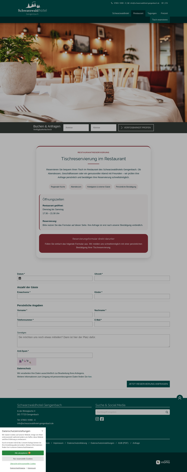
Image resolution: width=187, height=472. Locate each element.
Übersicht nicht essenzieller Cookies (23, 464)
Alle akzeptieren (21, 453)
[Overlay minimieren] (42, 430)
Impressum (32, 468)
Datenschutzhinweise (17, 468)
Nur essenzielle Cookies (23, 459)
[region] (23, 441)
